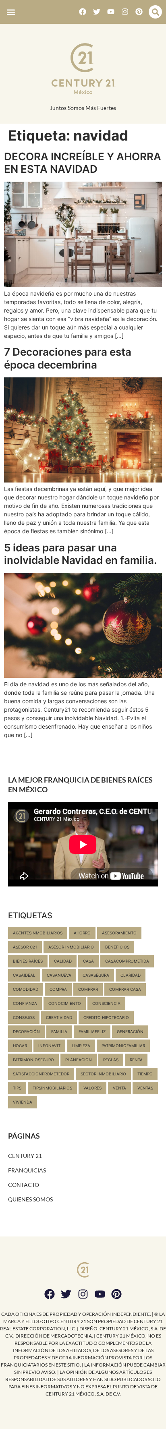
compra (58, 989)
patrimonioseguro (33, 1059)
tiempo (145, 1073)
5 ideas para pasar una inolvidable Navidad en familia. (80, 553)
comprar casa (125, 989)
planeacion (78, 1059)
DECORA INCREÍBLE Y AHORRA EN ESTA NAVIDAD (82, 162)
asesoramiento (119, 932)
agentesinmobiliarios (37, 932)
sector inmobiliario (103, 1073)
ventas (145, 1087)
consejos (24, 1017)
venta (119, 1087)
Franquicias (27, 1170)
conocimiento (64, 1003)
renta (136, 1059)
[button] (10, 12)
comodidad (25, 989)
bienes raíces (28, 961)
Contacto (23, 1184)
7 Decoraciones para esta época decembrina (67, 358)
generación (130, 1031)
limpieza (81, 1045)
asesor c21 (25, 946)
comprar (88, 989)
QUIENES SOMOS (30, 1199)
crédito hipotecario (106, 1017)
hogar (20, 1045)
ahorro (82, 932)
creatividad (59, 1017)
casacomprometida (127, 961)
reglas (110, 1059)
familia (59, 1031)
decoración (26, 1031)
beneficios (117, 946)
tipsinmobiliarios (52, 1087)
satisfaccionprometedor (41, 1073)
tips (17, 1087)
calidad (63, 961)
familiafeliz (92, 1031)
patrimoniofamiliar (123, 1045)
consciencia (106, 1003)
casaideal (24, 975)
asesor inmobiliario (71, 946)
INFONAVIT (49, 1045)
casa (88, 961)
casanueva (59, 975)
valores (92, 1087)
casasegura (96, 975)
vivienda (22, 1102)
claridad (130, 975)
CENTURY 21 (25, 1155)
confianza (25, 1003)
